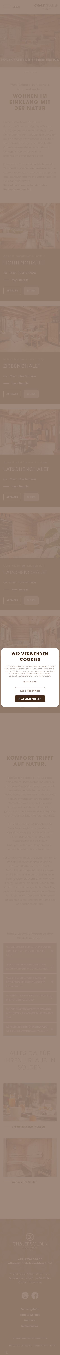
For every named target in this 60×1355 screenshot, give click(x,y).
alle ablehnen (30, 691)
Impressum (46, 676)
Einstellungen (30, 682)
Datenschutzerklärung (18, 676)
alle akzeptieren (30, 699)
